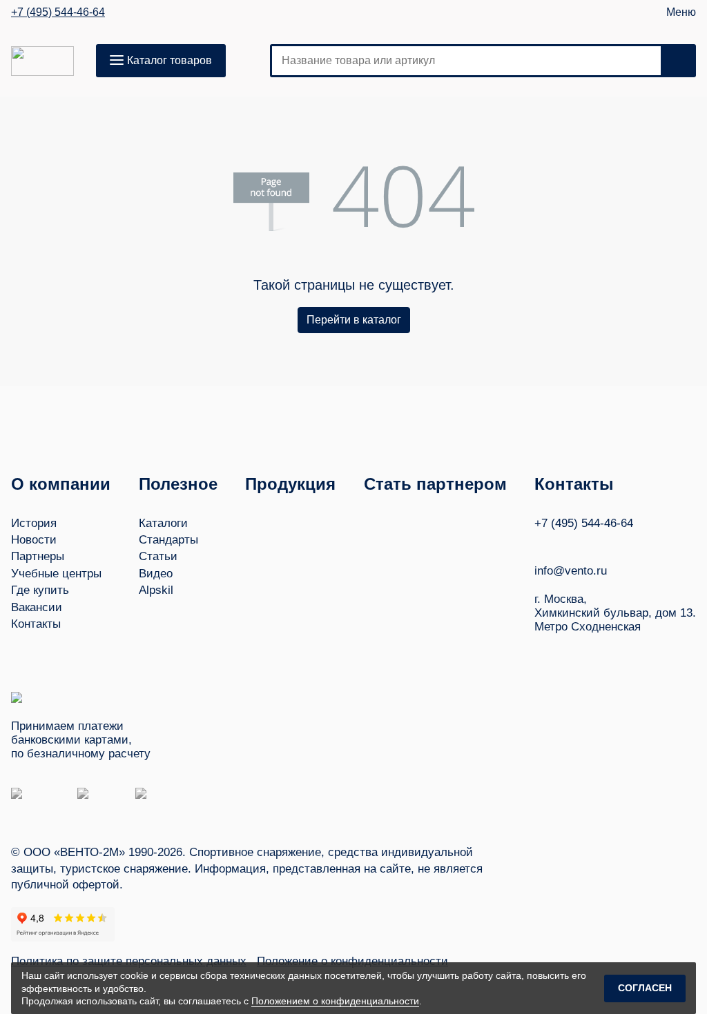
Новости (34, 539)
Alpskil (156, 590)
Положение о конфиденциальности (352, 961)
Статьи (158, 556)
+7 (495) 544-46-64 (58, 12)
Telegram (593, 543)
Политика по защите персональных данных (128, 961)
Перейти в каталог (354, 320)
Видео (156, 573)
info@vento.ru (570, 570)
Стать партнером (435, 484)
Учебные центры (56, 573)
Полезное (178, 484)
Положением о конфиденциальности (335, 1000)
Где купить (40, 590)
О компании (60, 484)
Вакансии (36, 607)
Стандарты (168, 539)
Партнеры (37, 556)
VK (540, 543)
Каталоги (163, 523)
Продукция (290, 484)
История (34, 523)
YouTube (567, 543)
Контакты (36, 623)
